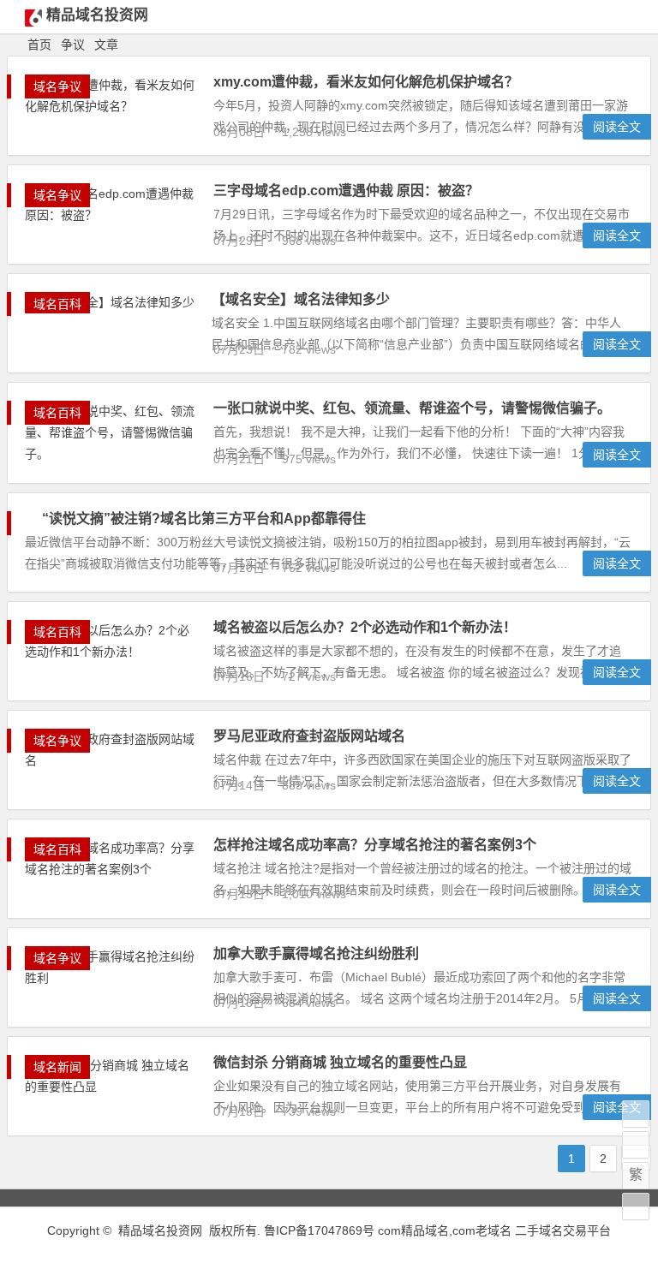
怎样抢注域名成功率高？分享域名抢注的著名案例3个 (374, 844)
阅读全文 (617, 127)
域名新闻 (57, 1067)
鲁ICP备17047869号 (319, 1230)
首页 (39, 44)
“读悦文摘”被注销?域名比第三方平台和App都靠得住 (204, 518)
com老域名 (481, 1230)
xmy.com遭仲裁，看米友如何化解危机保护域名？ (365, 81)
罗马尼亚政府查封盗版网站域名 (309, 736)
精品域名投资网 (97, 15)
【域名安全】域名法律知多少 (301, 299)
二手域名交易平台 (563, 1230)
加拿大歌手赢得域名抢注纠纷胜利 (316, 953)
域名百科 (57, 304)
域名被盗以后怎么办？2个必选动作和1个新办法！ (365, 627)
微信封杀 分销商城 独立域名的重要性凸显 (340, 1062)
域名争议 (57, 86)
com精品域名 (413, 1230)
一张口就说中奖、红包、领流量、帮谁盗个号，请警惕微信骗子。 (412, 408)
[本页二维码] (635, 1206)
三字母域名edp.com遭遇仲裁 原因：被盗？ (346, 190)
